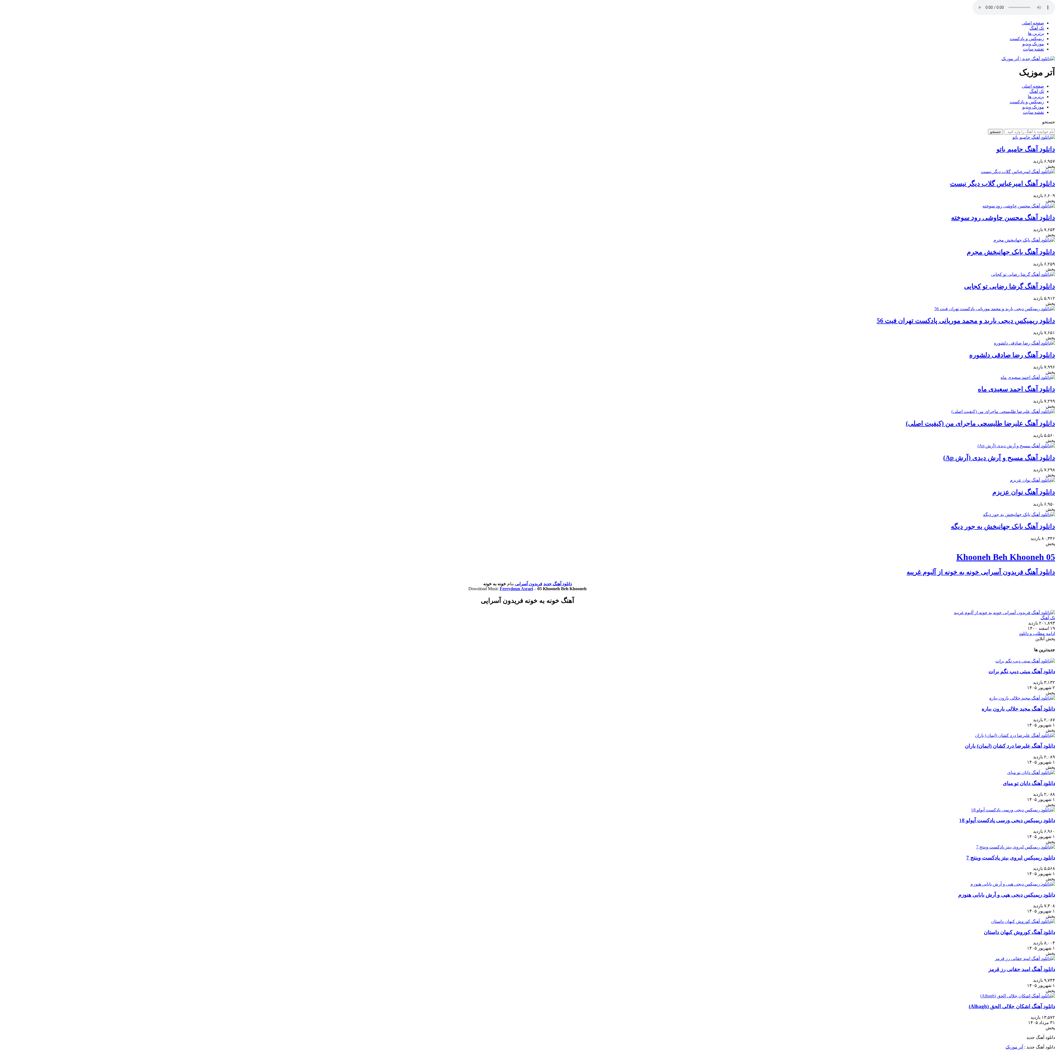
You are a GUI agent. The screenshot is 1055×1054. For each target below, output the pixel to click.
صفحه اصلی (1033, 23)
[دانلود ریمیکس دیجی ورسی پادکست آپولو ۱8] (1013, 810)
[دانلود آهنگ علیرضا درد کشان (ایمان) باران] (1015, 735)
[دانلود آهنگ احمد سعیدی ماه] (1028, 377)
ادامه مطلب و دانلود (1037, 633)
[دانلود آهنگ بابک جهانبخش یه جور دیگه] (1019, 514)
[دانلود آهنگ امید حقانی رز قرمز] (1025, 958)
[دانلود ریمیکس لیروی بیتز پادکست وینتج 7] (1015, 847)
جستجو (995, 132)
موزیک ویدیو (1033, 43)
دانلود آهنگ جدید (557, 583)
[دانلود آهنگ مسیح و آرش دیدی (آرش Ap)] (1016, 445)
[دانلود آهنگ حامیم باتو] (1033, 137)
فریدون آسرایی (528, 583)
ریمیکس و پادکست (1027, 38)
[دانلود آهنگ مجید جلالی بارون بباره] (1022, 698)
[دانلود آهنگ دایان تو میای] (1031, 772)
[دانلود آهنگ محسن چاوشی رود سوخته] (1018, 206)
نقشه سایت (1033, 49)
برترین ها (1036, 33)
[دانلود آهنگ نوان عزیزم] (1032, 480)
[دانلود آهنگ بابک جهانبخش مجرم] (1024, 240)
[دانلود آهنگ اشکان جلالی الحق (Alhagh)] (1017, 996)
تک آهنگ (1036, 28)
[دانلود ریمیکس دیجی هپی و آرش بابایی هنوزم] (1012, 884)
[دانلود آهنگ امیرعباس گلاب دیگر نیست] (1018, 171)
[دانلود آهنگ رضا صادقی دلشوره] (1024, 343)
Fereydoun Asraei (516, 588)
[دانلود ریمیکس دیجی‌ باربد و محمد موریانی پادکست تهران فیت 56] (994, 308)
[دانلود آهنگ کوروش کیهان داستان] (1023, 921)
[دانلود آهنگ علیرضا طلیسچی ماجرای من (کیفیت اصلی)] (1003, 411)
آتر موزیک (1014, 1047)
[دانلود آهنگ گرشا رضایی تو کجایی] (1023, 274)
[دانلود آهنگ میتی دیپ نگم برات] (1025, 661)
